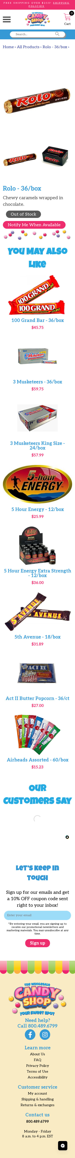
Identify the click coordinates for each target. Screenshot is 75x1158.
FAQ (37, 1060)
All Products (28, 47)
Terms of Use (37, 1072)
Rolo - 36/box (55, 47)
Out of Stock (23, 214)
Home (8, 47)
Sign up (37, 943)
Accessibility (38, 1077)
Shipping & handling (38, 1099)
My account (37, 1094)
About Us (37, 1054)
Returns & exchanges (37, 1105)
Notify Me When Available (34, 224)
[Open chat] (62, 1145)
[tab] (20, 160)
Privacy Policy (37, 1066)
